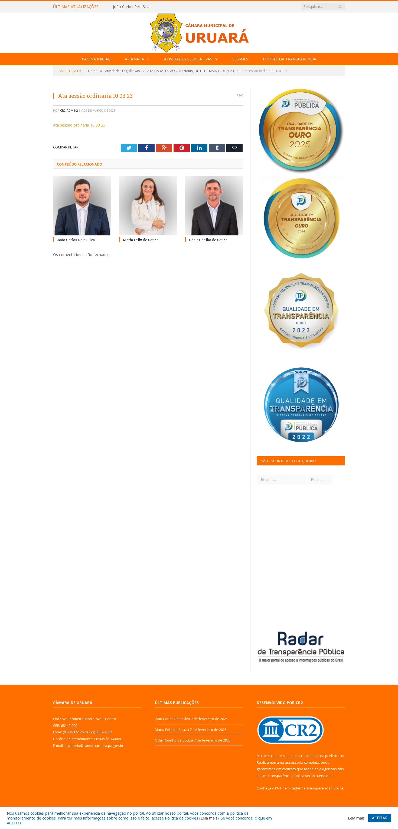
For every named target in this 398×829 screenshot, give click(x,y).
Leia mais (209, 817)
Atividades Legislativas (188, 58)
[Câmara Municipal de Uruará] (199, 31)
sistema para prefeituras (323, 755)
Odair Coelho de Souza (208, 239)
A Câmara (134, 58)
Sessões (240, 58)
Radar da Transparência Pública (317, 788)
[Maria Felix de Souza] (148, 205)
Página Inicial (96, 58)
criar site (290, 755)
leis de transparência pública (280, 775)
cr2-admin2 (69, 110)
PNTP (279, 788)
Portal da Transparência (289, 58)
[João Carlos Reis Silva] (82, 205)
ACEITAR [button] (379, 817)
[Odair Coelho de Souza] (214, 205)
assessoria (294, 762)
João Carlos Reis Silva (76, 239)
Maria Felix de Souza (131, 6)
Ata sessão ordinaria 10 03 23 (79, 125)
